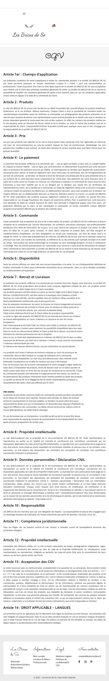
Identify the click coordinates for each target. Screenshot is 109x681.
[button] (24, 13)
